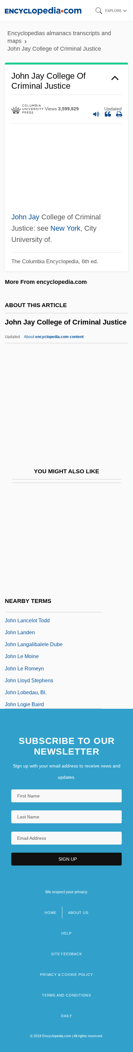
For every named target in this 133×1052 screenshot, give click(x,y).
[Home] (43, 10)
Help (66, 933)
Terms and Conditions (66, 995)
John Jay (25, 217)
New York (65, 228)
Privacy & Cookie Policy (66, 975)
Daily (66, 1016)
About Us (78, 913)
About (54, 337)
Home (50, 913)
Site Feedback (66, 954)
